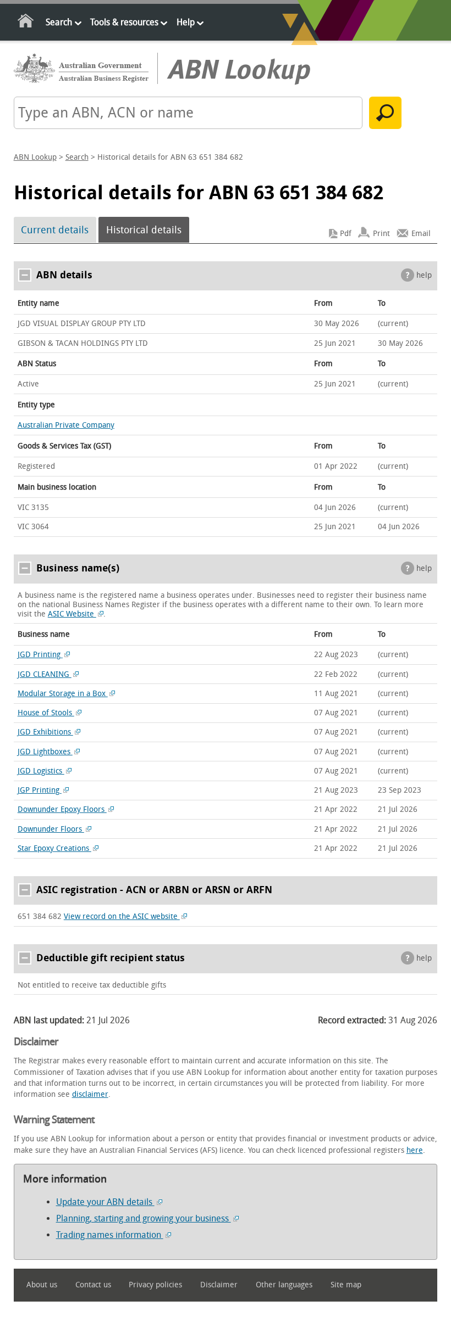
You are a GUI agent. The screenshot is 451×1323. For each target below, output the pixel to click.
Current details (55, 230)
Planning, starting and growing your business (143, 1218)
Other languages (284, 1285)
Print (381, 233)
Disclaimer (219, 1285)
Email (421, 233)
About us (41, 1285)
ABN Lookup (35, 157)
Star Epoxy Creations (54, 848)
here (414, 1150)
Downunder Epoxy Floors (62, 809)
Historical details (144, 230)
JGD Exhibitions (45, 732)
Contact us (93, 1285)
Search (59, 22)
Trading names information (109, 1235)
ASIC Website (72, 614)
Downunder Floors (51, 829)
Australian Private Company (66, 425)
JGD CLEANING (45, 674)
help (424, 275)
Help (186, 22)
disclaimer (90, 1094)
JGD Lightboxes (45, 751)
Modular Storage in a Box (63, 693)
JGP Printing (40, 790)
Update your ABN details (105, 1202)
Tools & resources (124, 22)
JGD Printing (40, 654)
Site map (346, 1285)
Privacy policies (155, 1285)
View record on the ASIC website (122, 916)
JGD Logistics (41, 771)
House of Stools (46, 712)
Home (26, 23)
